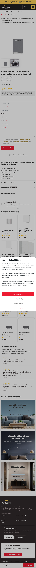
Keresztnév (4, 106)
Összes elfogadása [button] (18, 294)
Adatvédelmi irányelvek (18, 308)
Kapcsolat (3, 520)
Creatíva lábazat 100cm (7, 333)
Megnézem (23, 2)
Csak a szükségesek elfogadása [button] (18, 299)
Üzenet (3, 127)
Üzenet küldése (7, 148)
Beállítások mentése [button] (18, 303)
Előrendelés (28, 565)
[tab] (17, 208)
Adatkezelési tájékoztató (21, 141)
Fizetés (3, 518)
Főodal (3, 18)
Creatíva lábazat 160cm (24, 333)
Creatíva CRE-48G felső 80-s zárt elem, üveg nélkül (26, 230)
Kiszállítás (3, 515)
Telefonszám (4, 113)
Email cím (3, 120)
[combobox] (3, 117)
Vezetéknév (4, 99)
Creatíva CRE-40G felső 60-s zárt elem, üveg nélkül (8, 256)
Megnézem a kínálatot (16, 414)
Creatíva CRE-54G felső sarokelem (8, 231)
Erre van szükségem (16, 448)
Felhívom (9, 537)
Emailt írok (20, 537)
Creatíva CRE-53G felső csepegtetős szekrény (25, 256)
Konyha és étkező (12, 18)
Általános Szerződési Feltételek (23, 518)
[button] (32, 27)
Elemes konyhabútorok (25, 18)
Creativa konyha (5, 20)
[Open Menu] (2, 12)
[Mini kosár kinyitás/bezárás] (33, 7)
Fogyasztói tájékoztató (20, 520)
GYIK (2, 522)
